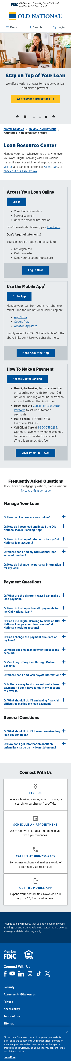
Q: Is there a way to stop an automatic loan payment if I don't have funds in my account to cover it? (32, 688)
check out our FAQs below (20, 171)
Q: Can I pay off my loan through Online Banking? (29, 664)
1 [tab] (34, 117)
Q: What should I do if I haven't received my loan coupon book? (32, 733)
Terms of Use (12, 1016)
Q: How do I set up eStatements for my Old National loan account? (31, 541)
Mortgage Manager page (35, 490)
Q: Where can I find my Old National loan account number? (30, 553)
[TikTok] (39, 974)
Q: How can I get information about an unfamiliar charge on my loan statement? (30, 745)
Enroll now (53, 227)
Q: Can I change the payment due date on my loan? (30, 638)
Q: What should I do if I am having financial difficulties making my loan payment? (31, 702)
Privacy (8, 1001)
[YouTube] (12, 974)
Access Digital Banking (27, 379)
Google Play (21, 321)
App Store (20, 317)
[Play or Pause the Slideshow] (25, 116)
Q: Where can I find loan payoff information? (32, 675)
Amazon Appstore (25, 326)
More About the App (35, 353)
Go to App (19, 296)
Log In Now (35, 270)
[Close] (67, 1032)
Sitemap (9, 1023)
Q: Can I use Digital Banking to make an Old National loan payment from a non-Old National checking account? (32, 624)
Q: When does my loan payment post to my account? (31, 651)
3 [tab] (46, 117)
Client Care (51, 167)
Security (9, 987)
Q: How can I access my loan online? (27, 517)
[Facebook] (5, 974)
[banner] (36, 16)
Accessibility (12, 1009)
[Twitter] (47, 974)
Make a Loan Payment (42, 129)
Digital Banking (14, 129)
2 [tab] (40, 117)
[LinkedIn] (21, 974)
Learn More (9, 1057)
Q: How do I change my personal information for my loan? (32, 566)
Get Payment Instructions (34, 99)
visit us (8, 167)
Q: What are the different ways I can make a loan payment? (32, 597)
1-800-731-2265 (47, 427)
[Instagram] (30, 974)
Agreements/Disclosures (20, 994)
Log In (17, 202)
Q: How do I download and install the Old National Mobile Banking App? (30, 528)
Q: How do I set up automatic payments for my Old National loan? (31, 610)
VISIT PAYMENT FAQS (35, 453)
